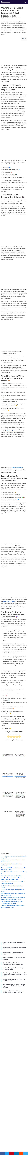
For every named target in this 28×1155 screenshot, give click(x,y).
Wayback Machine (11, 430)
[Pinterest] (11, 1153)
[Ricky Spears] (5, 2)
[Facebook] (2, 1153)
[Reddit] (21, 1153)
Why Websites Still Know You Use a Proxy (11, 875)
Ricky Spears (12, 17)
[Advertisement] (14, 58)
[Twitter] (7, 1153)
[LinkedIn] (16, 1153)
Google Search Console (17, 467)
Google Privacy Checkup (9, 601)
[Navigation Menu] (25, 2)
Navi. (24, 38)
